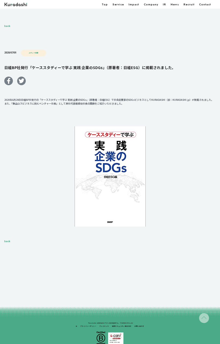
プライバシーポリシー (88, 326)
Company (151, 4)
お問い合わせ (139, 326)
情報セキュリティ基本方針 (121, 326)
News (175, 4)
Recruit (189, 4)
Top (105, 4)
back (7, 26)
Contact (205, 4)
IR (164, 4)
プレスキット (104, 326)
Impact (134, 4)
